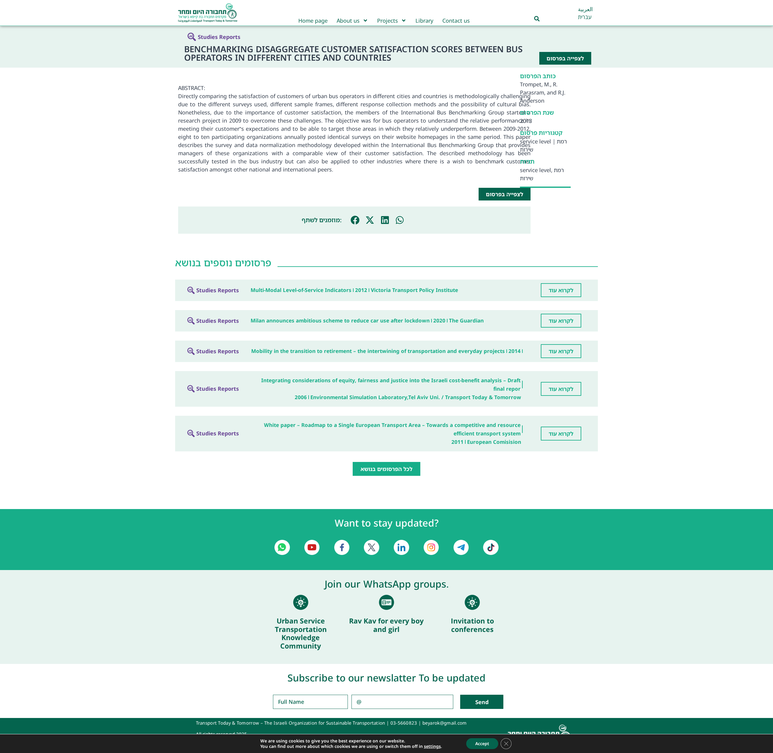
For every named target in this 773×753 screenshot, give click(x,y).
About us (348, 20)
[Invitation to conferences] (472, 602)
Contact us (456, 20)
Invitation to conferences (472, 625)
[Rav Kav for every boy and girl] (386, 602)
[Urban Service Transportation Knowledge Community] (300, 602)
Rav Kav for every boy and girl (386, 625)
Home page (313, 20)
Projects (387, 20)
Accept (482, 743)
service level (535, 141)
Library (424, 20)
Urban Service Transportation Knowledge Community (301, 633)
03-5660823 (403, 723)
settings (432, 746)
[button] (355, 220)
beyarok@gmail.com (444, 723)
